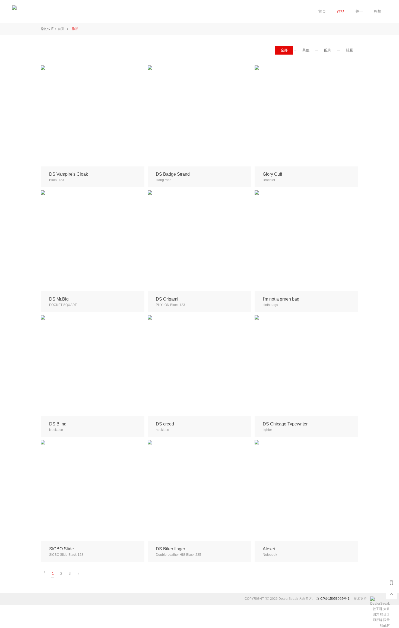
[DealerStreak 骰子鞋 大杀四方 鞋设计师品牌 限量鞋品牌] (377, 599)
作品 (75, 29)
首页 (61, 29)
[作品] (340, 11)
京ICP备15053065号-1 (333, 599)
